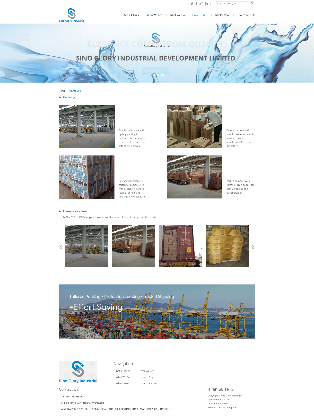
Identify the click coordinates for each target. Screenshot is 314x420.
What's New (222, 15)
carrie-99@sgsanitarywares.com (87, 402)
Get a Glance (132, 15)
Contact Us (68, 389)
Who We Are (154, 15)
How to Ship (199, 15)
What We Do (177, 15)
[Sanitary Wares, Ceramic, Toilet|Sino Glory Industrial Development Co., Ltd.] (72, 21)
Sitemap (212, 407)
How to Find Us (245, 15)
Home (62, 90)
